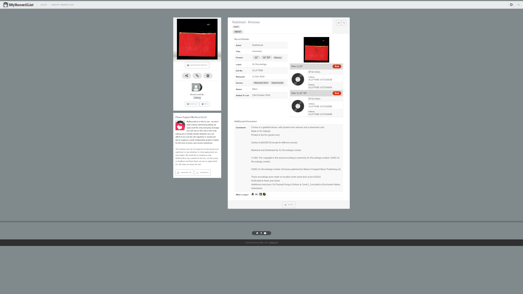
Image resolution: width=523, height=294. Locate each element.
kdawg (197, 97)
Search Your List (518, 4)
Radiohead (239, 21)
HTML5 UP (273, 243)
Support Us (185, 172)
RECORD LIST (193, 104)
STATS (206, 104)
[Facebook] (261, 233)
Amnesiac (254, 21)
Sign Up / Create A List (63, 5)
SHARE (290, 204)
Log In (43, 5)
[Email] (265, 233)
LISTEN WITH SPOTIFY (198, 65)
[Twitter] (257, 233)
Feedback (204, 172)
